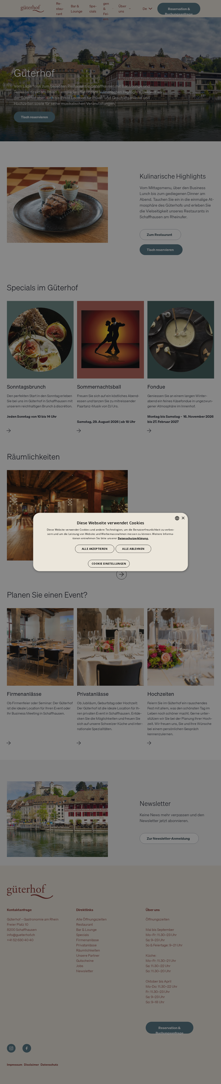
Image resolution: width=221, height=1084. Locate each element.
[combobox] (177, 518)
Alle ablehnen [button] (133, 548)
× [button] (183, 518)
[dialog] (110, 542)
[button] (110, 561)
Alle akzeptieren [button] (94, 548)
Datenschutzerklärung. (133, 538)
